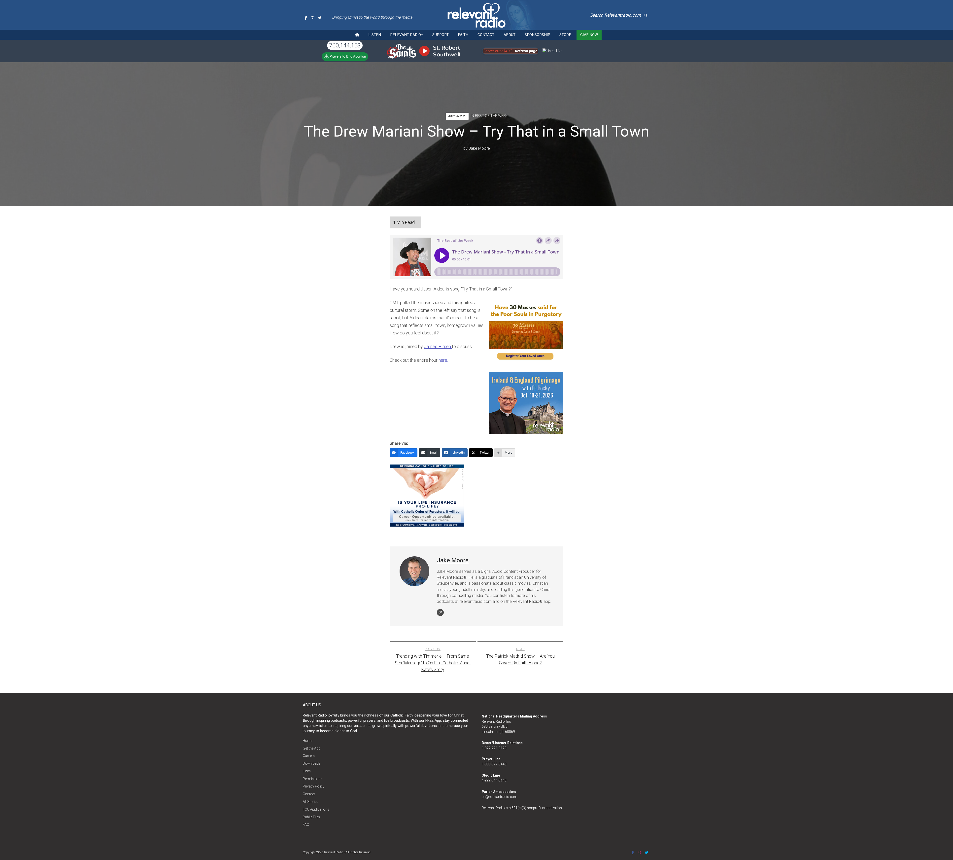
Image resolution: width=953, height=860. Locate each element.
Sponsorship (537, 35)
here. (443, 360)
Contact (485, 35)
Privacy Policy (313, 786)
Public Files (311, 817)
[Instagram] (312, 18)
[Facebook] (306, 18)
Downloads (311, 763)
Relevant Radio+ (406, 35)
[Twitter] (319, 18)
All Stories (310, 802)
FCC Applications (316, 809)
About (509, 35)
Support (440, 35)
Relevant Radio (333, 852)
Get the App (311, 748)
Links (307, 771)
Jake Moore (479, 148)
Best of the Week (491, 115)
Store (565, 35)
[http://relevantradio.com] (440, 612)
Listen (374, 35)
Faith (463, 35)
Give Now (589, 35)
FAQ (306, 824)
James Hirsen (438, 346)
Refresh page (526, 51)
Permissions (312, 779)
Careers (309, 756)
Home (307, 741)
